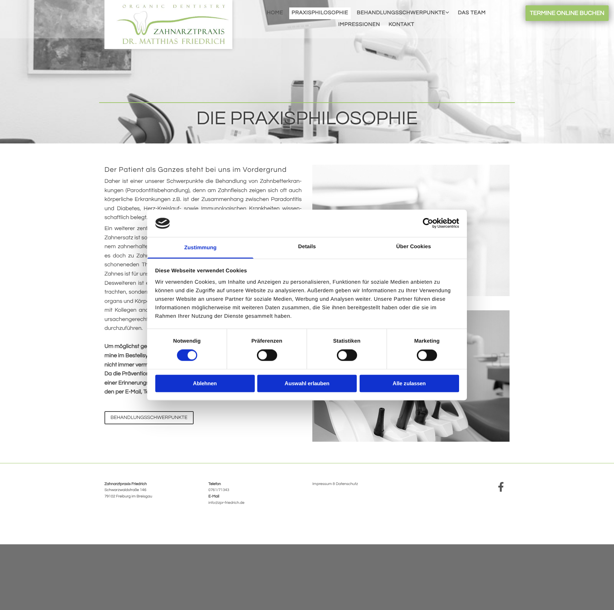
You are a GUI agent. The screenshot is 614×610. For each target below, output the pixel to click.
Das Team (472, 13)
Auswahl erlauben (307, 383)
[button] (149, 417)
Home (275, 13)
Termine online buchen (567, 13)
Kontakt (401, 24)
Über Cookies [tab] (413, 247)
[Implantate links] (448, 13)
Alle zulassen (409, 383)
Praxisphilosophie (320, 13)
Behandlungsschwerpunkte (401, 13)
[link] (402, 13)
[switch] (267, 355)
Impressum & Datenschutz (335, 484)
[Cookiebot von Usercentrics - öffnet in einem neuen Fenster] (428, 223)
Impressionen (359, 24)
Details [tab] (307, 247)
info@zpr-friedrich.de (226, 503)
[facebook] (500, 486)
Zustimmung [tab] (200, 248)
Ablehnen (205, 383)
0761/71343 (219, 490)
